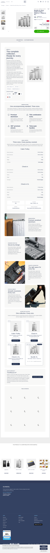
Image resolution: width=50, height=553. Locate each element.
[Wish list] (45, 1)
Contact (35, 517)
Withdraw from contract (38, 524)
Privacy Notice (15, 548)
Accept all (43, 546)
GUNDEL (6, 487)
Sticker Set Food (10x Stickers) (43, 470)
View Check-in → (34, 340)
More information (44, 550)
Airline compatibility (21, 520)
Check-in (4, 520)
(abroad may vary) (44, 17)
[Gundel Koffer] (25, 1)
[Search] (38, 1)
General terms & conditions (38, 520)
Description (19, 40)
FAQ (19, 522)
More (12, 1)
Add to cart (41, 31)
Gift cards (4, 527)
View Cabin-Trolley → (15, 340)
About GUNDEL (21, 517)
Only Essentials (43, 548)
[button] (41, 1)
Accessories (8, 1)
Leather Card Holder (31, 469)
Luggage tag (6, 469)
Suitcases (3, 1)
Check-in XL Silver (19, 469)
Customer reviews (29, 40)
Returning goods (36, 522)
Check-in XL (5, 522)
